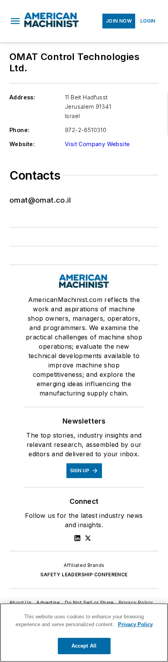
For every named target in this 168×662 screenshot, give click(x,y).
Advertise (48, 603)
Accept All (84, 646)
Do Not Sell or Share (89, 603)
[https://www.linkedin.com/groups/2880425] (77, 538)
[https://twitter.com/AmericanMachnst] (88, 538)
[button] (15, 21)
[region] (84, 632)
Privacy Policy (136, 603)
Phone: (19, 130)
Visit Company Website (97, 144)
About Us (20, 603)
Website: (22, 144)
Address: (22, 97)
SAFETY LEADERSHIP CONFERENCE (83, 574)
